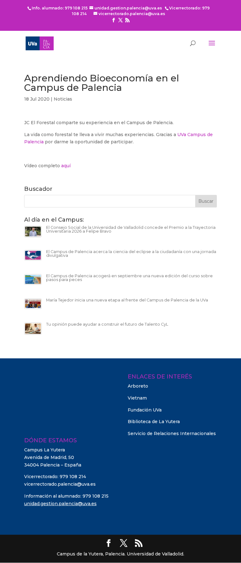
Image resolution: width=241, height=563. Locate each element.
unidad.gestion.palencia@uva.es (60, 503)
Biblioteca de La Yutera (154, 421)
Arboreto (138, 386)
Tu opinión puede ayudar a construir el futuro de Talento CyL (107, 324)
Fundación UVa (145, 410)
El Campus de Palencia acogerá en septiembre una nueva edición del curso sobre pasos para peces (129, 277)
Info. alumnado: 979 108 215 (60, 8)
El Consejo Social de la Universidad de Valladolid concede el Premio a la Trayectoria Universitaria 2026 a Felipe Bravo (131, 229)
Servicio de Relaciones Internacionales (172, 433)
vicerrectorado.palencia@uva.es (60, 484)
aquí (66, 165)
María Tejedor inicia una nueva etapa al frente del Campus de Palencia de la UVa (127, 300)
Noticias (63, 99)
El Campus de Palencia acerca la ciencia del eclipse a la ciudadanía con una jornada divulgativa (131, 253)
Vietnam (137, 398)
